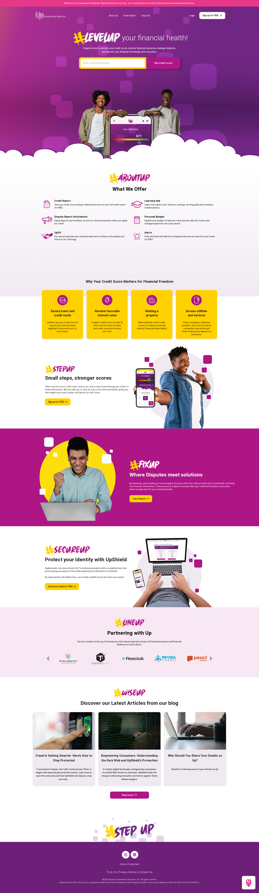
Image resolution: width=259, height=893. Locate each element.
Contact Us (145, 872)
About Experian (129, 864)
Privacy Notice (127, 872)
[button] (48, 658)
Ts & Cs (112, 872)
